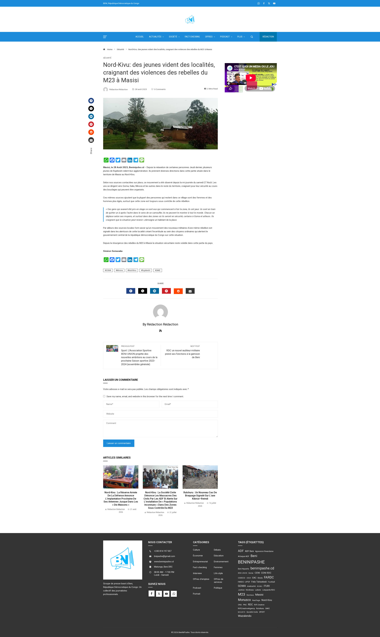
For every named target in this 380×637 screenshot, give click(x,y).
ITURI (267, 585)
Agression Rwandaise (264, 551)
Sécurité (107, 58)
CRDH (249, 578)
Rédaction (268, 36)
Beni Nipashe (243, 569)
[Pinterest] (91, 124)
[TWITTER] (142, 291)
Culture (196, 550)
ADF (241, 551)
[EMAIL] (190, 291)
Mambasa (250, 595)
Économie (198, 555)
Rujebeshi (146, 270)
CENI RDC (266, 573)
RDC (250, 604)
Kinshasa (250, 590)
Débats (217, 550)
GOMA (108, 270)
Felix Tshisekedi (259, 581)
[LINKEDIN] (154, 291)
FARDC (269, 577)
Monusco (244, 600)
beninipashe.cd (262, 568)
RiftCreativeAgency (246, 608)
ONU (240, 605)
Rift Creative (259, 605)
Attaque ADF (243, 556)
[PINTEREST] (166, 291)
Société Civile (252, 612)
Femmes (218, 567)
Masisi (259, 594)
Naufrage (256, 600)
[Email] (91, 140)
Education (219, 555)
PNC (245, 605)
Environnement (221, 561)
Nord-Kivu (132, 270)
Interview (197, 573)
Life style (218, 573)
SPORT (262, 612)
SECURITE (241, 612)
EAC (254, 577)
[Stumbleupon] (91, 132)
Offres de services (218, 580)
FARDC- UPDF (244, 582)
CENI (257, 573)
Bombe (250, 573)
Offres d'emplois (201, 579)
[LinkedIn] (91, 116)
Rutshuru (260, 608)
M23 (241, 594)
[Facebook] (91, 100)
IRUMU (259, 586)
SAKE (158, 270)
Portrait (196, 593)
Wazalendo (244, 615)
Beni (254, 556)
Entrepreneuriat (200, 561)
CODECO (241, 578)
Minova (120, 270)
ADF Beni (249, 551)
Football (271, 582)
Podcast (197, 588)
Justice (241, 590)
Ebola (260, 578)
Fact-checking (200, 567)
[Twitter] (91, 108)
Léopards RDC (268, 590)
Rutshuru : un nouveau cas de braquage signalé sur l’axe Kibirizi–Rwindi (200, 495)
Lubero (258, 590)
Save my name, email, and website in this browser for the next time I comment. (145, 396)
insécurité (251, 586)
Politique (218, 588)
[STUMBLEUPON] (178, 291)
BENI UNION (242, 573)
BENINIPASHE (251, 562)
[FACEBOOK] (130, 291)
